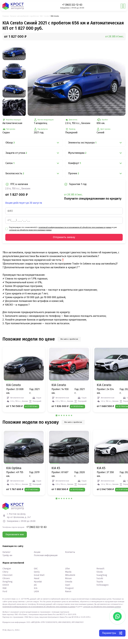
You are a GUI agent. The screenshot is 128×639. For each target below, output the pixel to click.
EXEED (5, 585)
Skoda (99, 572)
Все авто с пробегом (69, 339)
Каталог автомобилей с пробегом (24, 16)
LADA (36, 591)
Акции (37, 552)
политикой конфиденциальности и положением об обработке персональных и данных (75, 227)
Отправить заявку (64, 237)
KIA (41, 16)
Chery (5, 572)
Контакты (70, 552)
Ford (4, 591)
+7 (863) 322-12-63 (72, 4)
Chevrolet (7, 575)
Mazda (68, 572)
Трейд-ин (7, 555)
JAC (35, 585)
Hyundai (38, 581)
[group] (77, 79)
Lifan (67, 568)
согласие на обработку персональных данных (102, 607)
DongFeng (7, 581)
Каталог (6, 552)
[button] (122, 378)
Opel (67, 585)
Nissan (68, 578)
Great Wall (39, 575)
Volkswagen (102, 585)
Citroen (6, 578)
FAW (4, 588)
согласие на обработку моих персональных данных (30, 230)
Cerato (46, 16)
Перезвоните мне (14, 534)
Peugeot (69, 588)
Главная (5, 16)
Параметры (109, 633)
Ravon (68, 591)
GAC (36, 568)
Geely (37, 572)
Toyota (99, 581)
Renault (100, 568)
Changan (6, 568)
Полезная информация (45, 555)
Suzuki (99, 578)
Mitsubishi (70, 575)
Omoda (68, 581)
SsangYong (101, 575)
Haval (36, 578)
